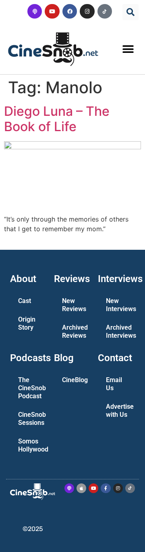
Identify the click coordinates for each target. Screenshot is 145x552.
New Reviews (74, 305)
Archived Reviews (75, 331)
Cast (24, 301)
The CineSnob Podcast (32, 388)
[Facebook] (69, 11)
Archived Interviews (120, 331)
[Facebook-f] (105, 488)
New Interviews (120, 305)
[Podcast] (34, 11)
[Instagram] (87, 11)
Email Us (114, 384)
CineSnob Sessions (32, 419)
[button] (130, 12)
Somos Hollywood (32, 445)
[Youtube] (52, 11)
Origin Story (26, 323)
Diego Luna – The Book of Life (57, 118)
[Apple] (81, 488)
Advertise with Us (120, 410)
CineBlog (75, 380)
